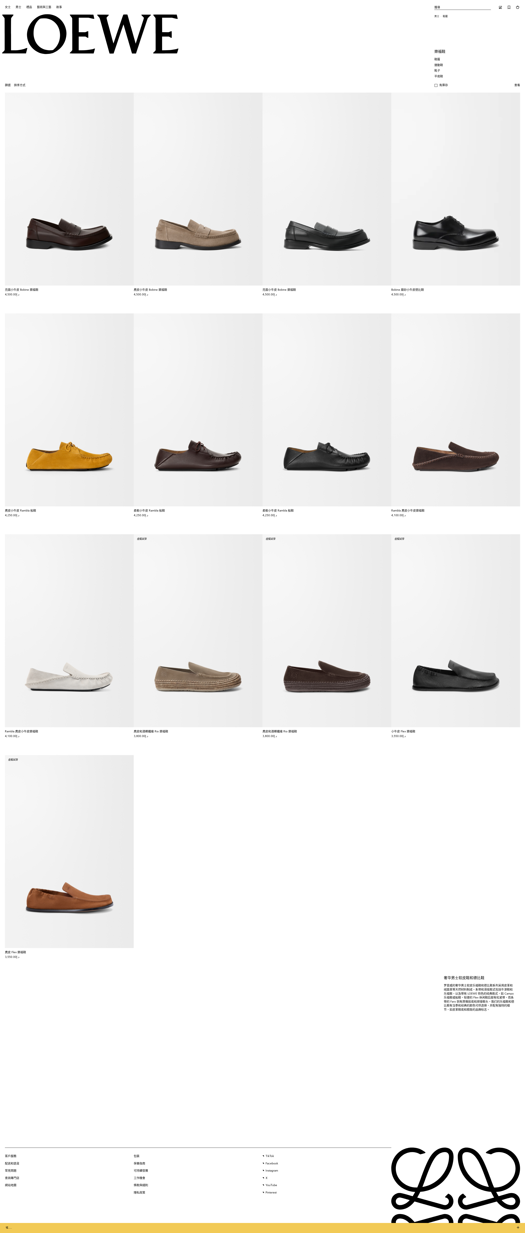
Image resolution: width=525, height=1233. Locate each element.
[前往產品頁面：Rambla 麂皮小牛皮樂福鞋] (455, 409)
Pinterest (271, 1192)
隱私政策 (139, 1192)
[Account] (500, 7)
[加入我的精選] (128, 290)
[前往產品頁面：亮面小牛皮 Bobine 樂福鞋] (69, 189)
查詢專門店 (12, 1178)
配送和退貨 (12, 1163)
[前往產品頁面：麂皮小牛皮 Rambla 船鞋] (69, 409)
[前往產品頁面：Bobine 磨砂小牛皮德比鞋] (455, 189)
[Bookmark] (509, 7)
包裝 (136, 1156)
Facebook (272, 1163)
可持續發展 (141, 1170)
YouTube (271, 1185)
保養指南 (139, 1163)
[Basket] (517, 7)
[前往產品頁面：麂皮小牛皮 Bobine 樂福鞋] (198, 189)
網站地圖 (10, 1185)
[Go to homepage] (90, 34)
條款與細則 (141, 1185)
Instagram (272, 1170)
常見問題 (10, 1170)
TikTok (270, 1156)
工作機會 (139, 1178)
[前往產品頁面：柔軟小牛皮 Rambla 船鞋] (198, 409)
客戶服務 (10, 1156)
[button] (441, 85)
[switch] (517, 85)
